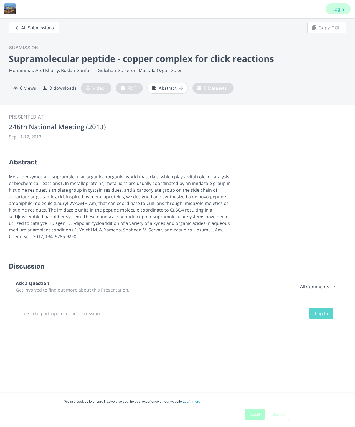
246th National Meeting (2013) (57, 126)
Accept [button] (255, 414)
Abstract (168, 88)
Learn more (191, 401)
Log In (321, 313)
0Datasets (215, 88)
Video (98, 88)
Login (338, 9)
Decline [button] (278, 414)
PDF (131, 88)
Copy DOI (329, 27)
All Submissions (37, 27)
